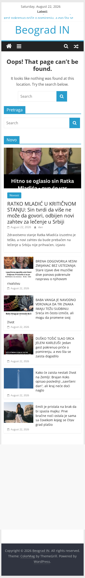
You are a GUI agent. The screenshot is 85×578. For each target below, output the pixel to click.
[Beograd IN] (9, 46)
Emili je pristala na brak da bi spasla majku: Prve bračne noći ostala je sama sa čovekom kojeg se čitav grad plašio (56, 415)
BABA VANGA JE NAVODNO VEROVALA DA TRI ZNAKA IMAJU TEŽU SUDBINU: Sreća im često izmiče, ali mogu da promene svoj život (41, 311)
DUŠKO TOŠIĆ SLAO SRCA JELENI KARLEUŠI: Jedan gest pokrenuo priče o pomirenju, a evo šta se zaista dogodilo (55, 347)
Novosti (14, 195)
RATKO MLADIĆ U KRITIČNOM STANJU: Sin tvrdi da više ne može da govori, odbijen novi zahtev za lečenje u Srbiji (41, 212)
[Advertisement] (42, 487)
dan (40, 227)
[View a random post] (76, 46)
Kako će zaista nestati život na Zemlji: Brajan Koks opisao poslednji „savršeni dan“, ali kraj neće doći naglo (56, 381)
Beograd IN (42, 29)
